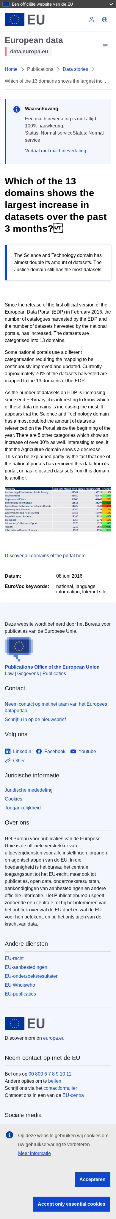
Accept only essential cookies (71, 1204)
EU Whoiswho (20, 985)
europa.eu (54, 1038)
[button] (104, 19)
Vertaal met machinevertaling (55, 150)
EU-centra (73, 1095)
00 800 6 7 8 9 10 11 (50, 1073)
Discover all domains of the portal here (45, 555)
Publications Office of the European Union (52, 667)
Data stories (75, 69)
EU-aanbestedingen (26, 967)
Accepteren (92, 1179)
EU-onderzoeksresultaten (32, 976)
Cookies (13, 798)
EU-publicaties (20, 993)
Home (11, 69)
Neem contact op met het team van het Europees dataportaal (56, 707)
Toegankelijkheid (23, 807)
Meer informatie (34, 1153)
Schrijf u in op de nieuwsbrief (35, 719)
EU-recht (14, 958)
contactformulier (60, 1088)
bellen (54, 1081)
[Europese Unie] (45, 19)
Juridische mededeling (29, 790)
